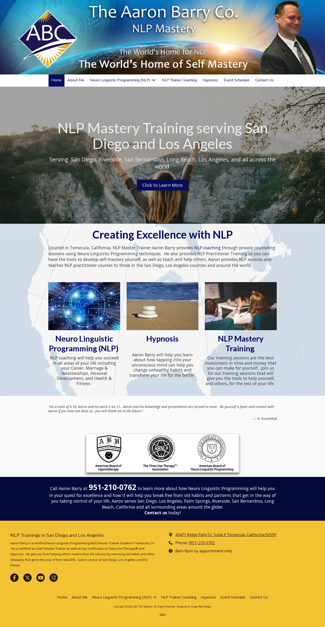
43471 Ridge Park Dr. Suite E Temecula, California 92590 (225, 534)
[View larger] (162, 453)
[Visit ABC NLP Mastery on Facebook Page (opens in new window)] (14, 577)
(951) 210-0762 (202, 542)
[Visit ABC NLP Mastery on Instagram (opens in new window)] (53, 577)
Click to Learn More (162, 185)
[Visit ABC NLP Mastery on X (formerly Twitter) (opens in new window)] (27, 577)
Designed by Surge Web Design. (194, 606)
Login (163, 614)
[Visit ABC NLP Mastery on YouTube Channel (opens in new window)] (40, 577)
